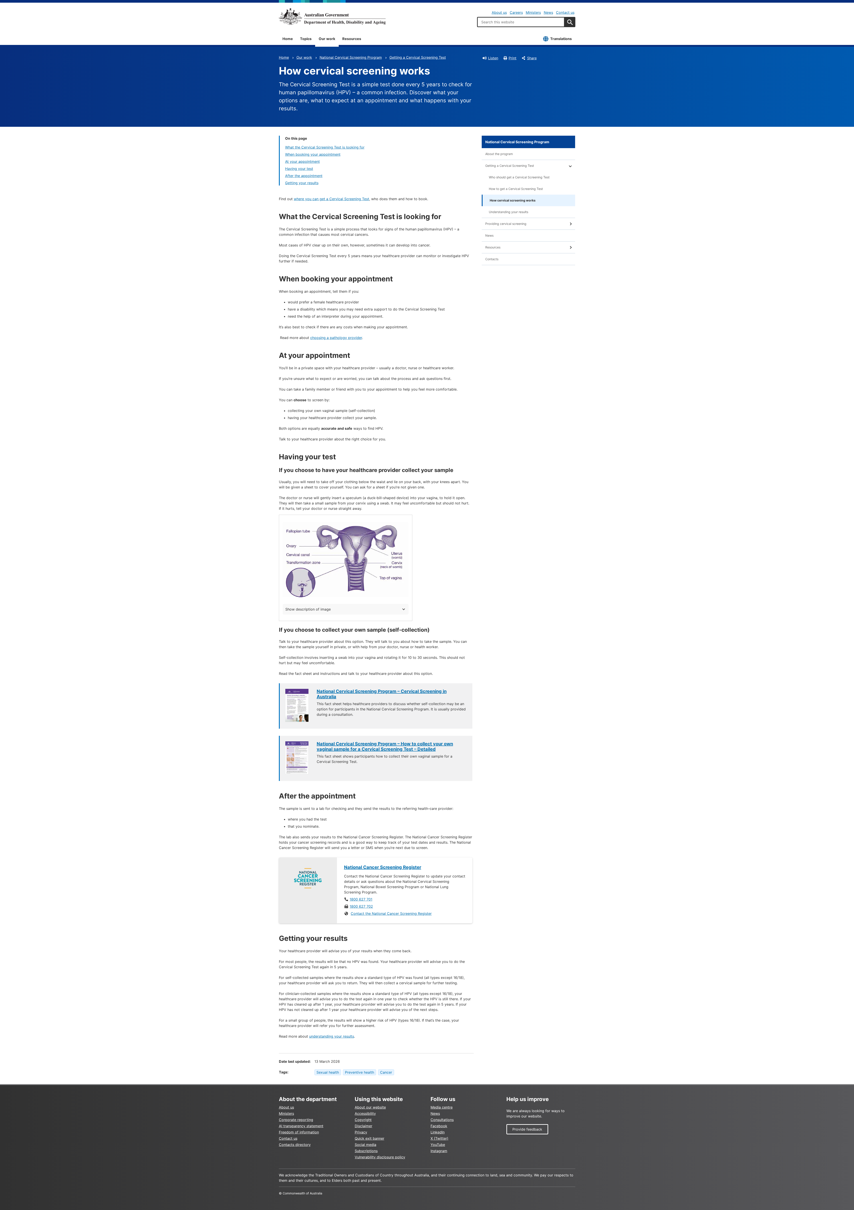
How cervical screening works (513, 200)
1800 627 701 (361, 899)
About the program (499, 154)
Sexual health (327, 1072)
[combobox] (521, 22)
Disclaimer (363, 1126)
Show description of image (308, 609)
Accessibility (365, 1113)
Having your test (299, 168)
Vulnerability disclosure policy (380, 1157)
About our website (370, 1107)
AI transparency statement (301, 1126)
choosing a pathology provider (336, 337)
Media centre (442, 1107)
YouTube (438, 1144)
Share (532, 58)
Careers (516, 12)
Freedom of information (299, 1132)
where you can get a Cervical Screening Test (331, 199)
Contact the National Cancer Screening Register (391, 913)
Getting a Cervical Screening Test (417, 57)
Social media (365, 1144)
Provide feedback (527, 1129)
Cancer (386, 1072)
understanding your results (331, 1036)
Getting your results (301, 183)
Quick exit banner (369, 1138)
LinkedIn (438, 1132)
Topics (306, 38)
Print (512, 58)
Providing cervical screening (505, 224)
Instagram (439, 1151)
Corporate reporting (296, 1119)
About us (499, 12)
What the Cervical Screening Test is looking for (325, 147)
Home (287, 38)
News (548, 12)
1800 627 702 (361, 906)
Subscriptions (366, 1151)
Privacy (361, 1132)
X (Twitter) (439, 1138)
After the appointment (303, 175)
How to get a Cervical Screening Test (516, 189)
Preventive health (359, 1072)
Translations (561, 38)
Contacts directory (295, 1144)
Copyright (363, 1119)
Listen (493, 58)
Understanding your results (508, 212)
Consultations (442, 1119)
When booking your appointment (312, 154)
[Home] (332, 16)
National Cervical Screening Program (351, 57)
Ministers (533, 12)
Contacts (491, 259)
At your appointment (302, 161)
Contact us (565, 12)
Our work (327, 38)
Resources (351, 38)
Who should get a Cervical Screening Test (519, 177)
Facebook (439, 1126)
